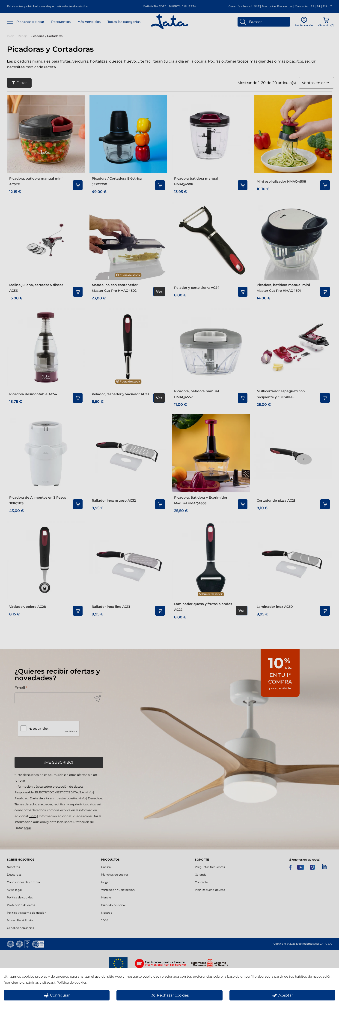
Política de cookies (71, 982)
